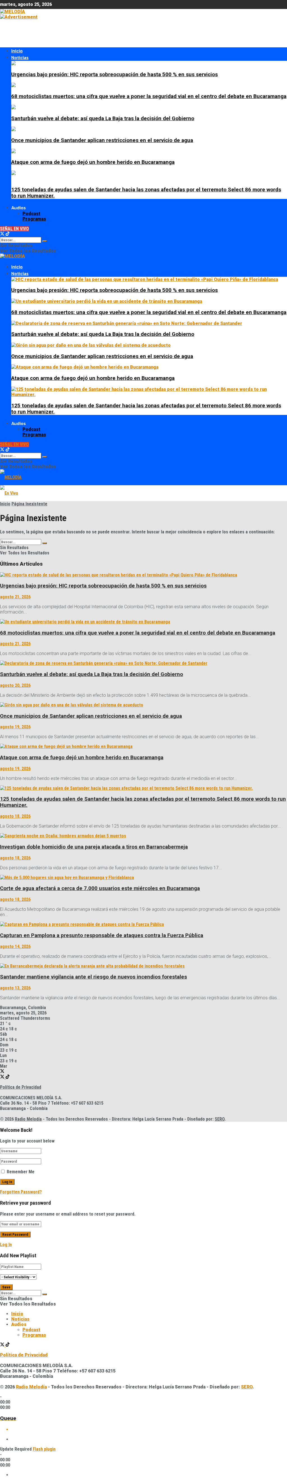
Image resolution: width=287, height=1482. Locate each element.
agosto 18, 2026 (15, 816)
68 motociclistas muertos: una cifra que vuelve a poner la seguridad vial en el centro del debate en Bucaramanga (148, 96)
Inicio (17, 50)
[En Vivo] (9, 493)
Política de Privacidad (20, 1087)
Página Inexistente (29, 504)
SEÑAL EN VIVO (14, 228)
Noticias (20, 57)
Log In (6, 1244)
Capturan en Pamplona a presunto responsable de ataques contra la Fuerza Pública (101, 935)
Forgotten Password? (21, 1192)
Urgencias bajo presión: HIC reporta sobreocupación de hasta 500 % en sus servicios (114, 74)
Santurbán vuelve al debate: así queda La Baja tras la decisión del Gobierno (102, 118)
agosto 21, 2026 (15, 597)
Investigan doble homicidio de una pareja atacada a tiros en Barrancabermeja (94, 847)
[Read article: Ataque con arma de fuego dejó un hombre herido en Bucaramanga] (143, 746)
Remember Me (20, 1171)
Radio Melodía (28, 1119)
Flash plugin (44, 1449)
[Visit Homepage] (12, 11)
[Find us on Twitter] (3, 234)
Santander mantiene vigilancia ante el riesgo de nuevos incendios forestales (93, 977)
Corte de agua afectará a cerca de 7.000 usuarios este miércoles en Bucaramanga (100, 888)
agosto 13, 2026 (15, 988)
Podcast (31, 213)
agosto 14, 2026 (15, 946)
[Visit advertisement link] (19, 17)
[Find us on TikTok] (8, 234)
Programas (34, 219)
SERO (219, 1119)
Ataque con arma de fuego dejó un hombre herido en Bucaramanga (93, 162)
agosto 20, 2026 (15, 685)
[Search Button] (44, 241)
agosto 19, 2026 (15, 727)
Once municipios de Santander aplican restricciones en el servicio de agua (102, 140)
